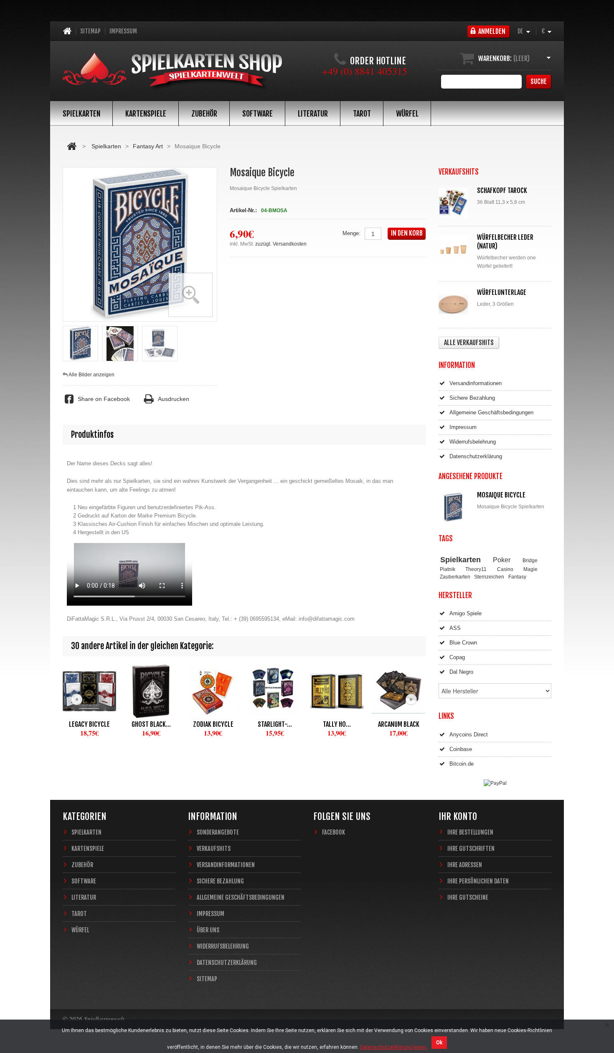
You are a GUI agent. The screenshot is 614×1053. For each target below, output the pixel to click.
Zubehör (204, 113)
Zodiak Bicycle (213, 724)
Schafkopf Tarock (502, 190)
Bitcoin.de (461, 764)
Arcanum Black (398, 724)
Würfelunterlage (501, 292)
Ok (439, 1042)
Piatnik (447, 569)
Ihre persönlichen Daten (478, 881)
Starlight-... (275, 724)
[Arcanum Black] (398, 691)
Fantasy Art (148, 146)
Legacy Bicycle (89, 724)
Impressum (123, 31)
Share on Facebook (104, 399)
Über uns (208, 930)
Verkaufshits (214, 848)
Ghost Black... (151, 724)
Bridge (530, 560)
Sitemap (90, 31)
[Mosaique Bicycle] (80, 343)
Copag (457, 657)
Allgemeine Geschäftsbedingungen (491, 412)
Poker (501, 559)
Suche (538, 81)
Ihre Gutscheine (467, 897)
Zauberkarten (455, 576)
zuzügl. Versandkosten (281, 244)
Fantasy (517, 576)
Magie (530, 569)
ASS (455, 628)
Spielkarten (81, 113)
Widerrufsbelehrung (472, 442)
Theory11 (476, 569)
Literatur (313, 113)
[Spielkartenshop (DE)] (172, 72)
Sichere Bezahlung (472, 398)
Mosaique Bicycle (501, 495)
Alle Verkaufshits (469, 342)
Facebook (333, 832)
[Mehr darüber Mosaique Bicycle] (455, 507)
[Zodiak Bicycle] (213, 691)
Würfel (407, 113)
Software (257, 113)
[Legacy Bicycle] (89, 691)
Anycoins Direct (468, 734)
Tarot (362, 113)
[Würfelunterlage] (455, 305)
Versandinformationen (475, 383)
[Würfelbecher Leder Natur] (455, 249)
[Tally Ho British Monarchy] (336, 691)
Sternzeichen (489, 576)
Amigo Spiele (465, 613)
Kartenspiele (145, 113)
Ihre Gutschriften (471, 848)
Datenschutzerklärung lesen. (393, 1047)
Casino (505, 569)
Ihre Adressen (464, 864)
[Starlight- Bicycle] (275, 691)
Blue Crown (463, 642)
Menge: (351, 233)
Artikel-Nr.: (243, 210)
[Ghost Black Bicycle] (151, 691)
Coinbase (460, 749)
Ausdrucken (173, 399)
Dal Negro (461, 672)
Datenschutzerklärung (475, 456)
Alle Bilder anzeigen (91, 375)
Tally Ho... (337, 724)
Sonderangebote (218, 832)
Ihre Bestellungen (470, 832)
